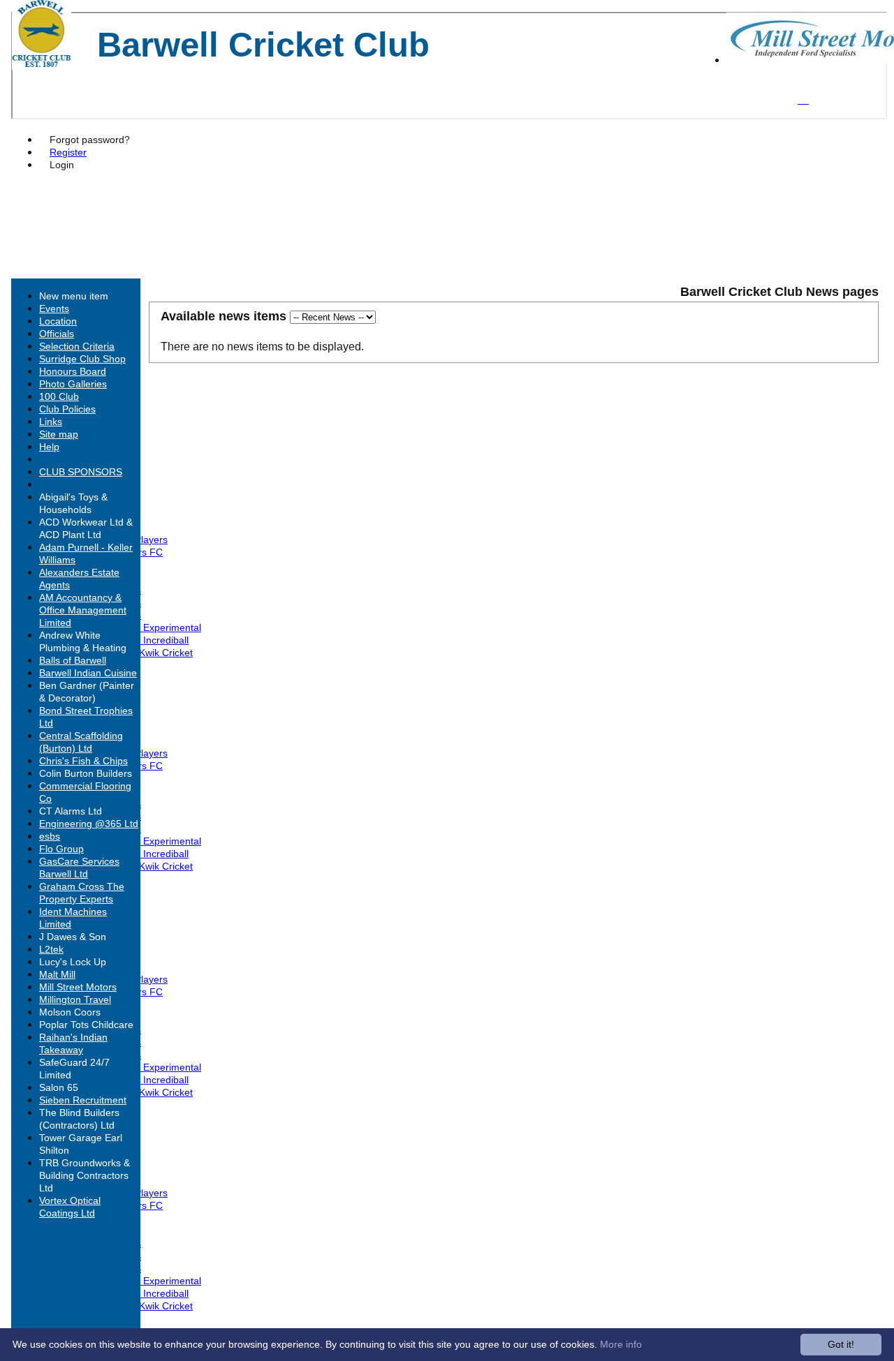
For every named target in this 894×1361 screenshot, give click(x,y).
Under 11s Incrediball (142, 640)
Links (50, 421)
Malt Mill (57, 974)
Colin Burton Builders (85, 773)
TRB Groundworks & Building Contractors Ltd (84, 1175)
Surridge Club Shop (82, 358)
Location (58, 321)
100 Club (59, 396)
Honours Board (72, 371)
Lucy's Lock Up (72, 961)
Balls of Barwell (72, 660)
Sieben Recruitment (82, 1100)
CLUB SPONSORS (80, 471)
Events (54, 308)
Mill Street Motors (78, 986)
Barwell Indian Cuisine (88, 672)
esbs (49, 836)
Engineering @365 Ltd (88, 823)
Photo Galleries (73, 383)
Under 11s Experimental (148, 627)
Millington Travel (75, 999)
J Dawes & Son (72, 936)
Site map (58, 434)
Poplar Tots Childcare (86, 1024)
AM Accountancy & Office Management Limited (82, 610)
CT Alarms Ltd (70, 811)
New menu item (73, 296)
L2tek (51, 949)
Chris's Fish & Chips (83, 760)
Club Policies (67, 409)
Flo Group (61, 848)
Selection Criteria (77, 346)
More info (621, 1344)
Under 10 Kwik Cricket (144, 652)
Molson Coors (70, 1012)
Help (49, 446)
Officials (56, 333)
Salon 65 (58, 1087)
